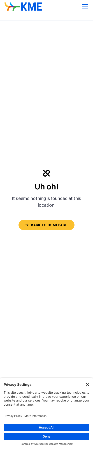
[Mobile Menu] (85, 7)
